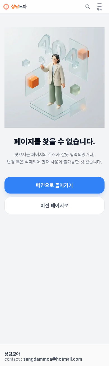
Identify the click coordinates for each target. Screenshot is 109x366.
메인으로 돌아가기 (54, 185)
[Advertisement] (54, 285)
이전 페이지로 (54, 205)
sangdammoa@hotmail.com (52, 359)
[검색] (87, 6)
